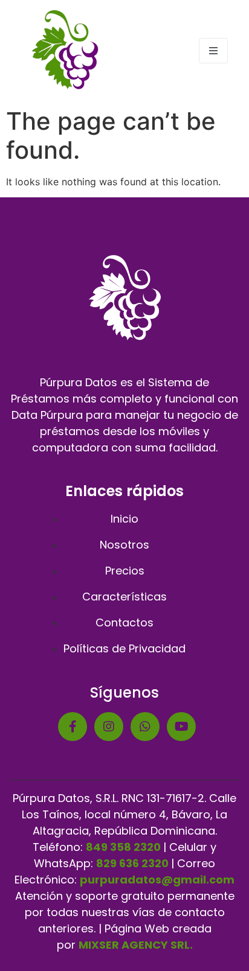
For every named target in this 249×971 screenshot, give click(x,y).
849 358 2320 (123, 847)
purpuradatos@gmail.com (157, 879)
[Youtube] (181, 726)
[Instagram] (108, 726)
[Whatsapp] (145, 726)
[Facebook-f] (72, 726)
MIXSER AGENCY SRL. (136, 944)
